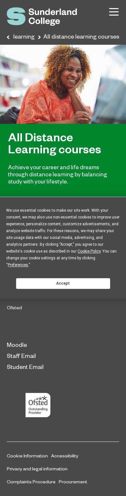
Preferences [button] (18, 265)
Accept (63, 283)
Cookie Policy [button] (89, 251)
